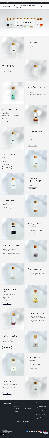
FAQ (25, 406)
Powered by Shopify (11, 435)
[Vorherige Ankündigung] (3, 1)
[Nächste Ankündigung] (46, 1)
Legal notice (16, 411)
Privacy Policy (16, 406)
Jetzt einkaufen (32, 53)
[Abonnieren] (32, 424)
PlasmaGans (6, 435)
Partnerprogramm (28, 408)
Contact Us (27, 404)
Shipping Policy (16, 408)
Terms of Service (17, 404)
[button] (16, 5)
